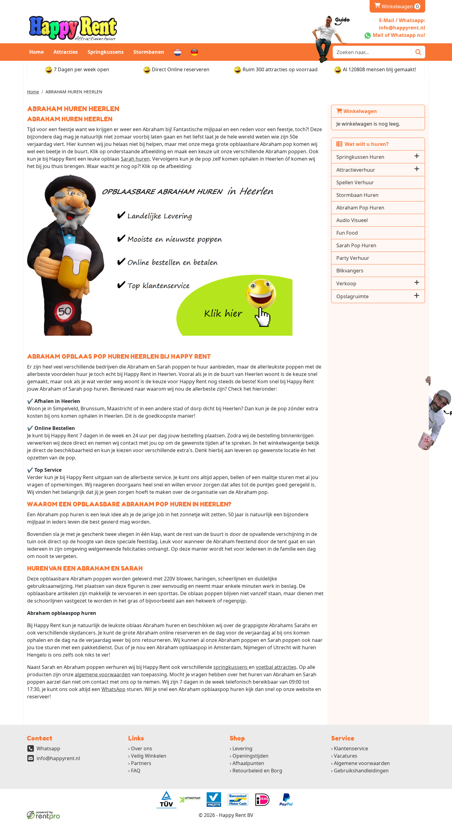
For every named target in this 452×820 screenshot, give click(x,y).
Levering (242, 748)
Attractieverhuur (355, 169)
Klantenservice (351, 748)
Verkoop (346, 283)
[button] (417, 157)
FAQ (136, 770)
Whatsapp (48, 748)
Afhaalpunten (248, 763)
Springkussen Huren (360, 157)
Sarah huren (135, 158)
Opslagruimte (352, 296)
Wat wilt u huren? (365, 144)
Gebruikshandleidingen (361, 770)
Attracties (66, 52)
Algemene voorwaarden (362, 763)
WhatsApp (113, 689)
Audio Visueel (352, 220)
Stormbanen (148, 52)
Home (36, 52)
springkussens (231, 667)
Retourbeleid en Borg (257, 770)
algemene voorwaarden (102, 674)
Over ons (141, 748)
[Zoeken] (418, 52)
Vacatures (345, 755)
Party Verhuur (352, 258)
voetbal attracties (276, 667)
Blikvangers (349, 270)
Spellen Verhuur (355, 182)
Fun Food (347, 232)
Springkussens (106, 52)
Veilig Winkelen (148, 755)
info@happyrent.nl (58, 758)
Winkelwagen (397, 6)
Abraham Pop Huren (360, 207)
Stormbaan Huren (357, 195)
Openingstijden (250, 755)
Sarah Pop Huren (356, 245)
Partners (141, 763)
